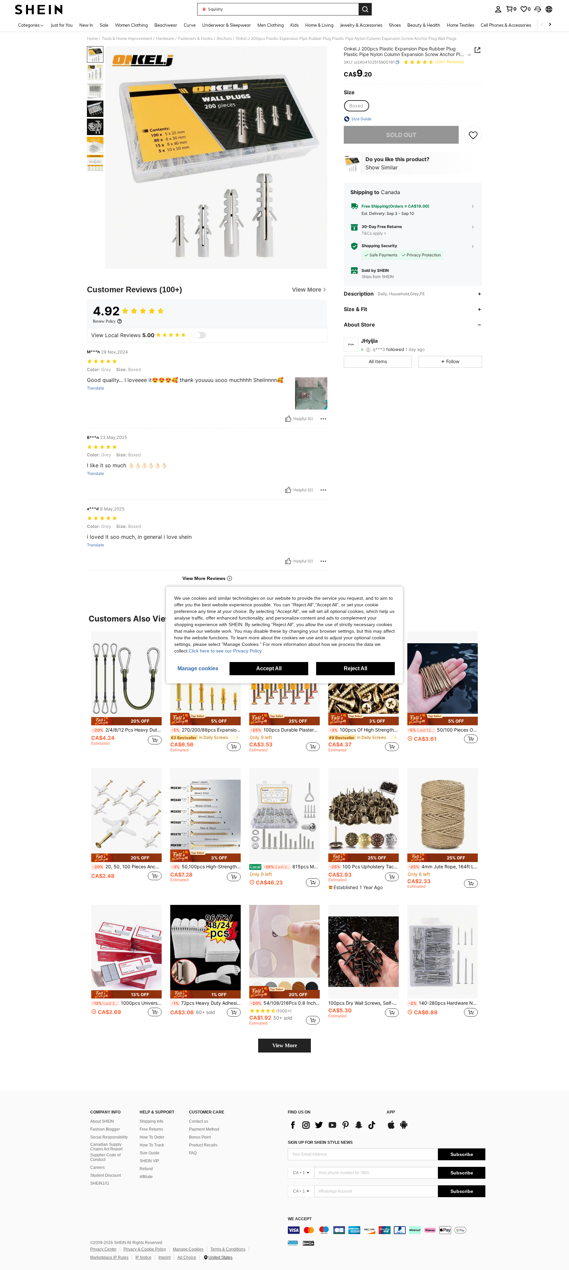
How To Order (152, 1137)
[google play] (403, 1128)
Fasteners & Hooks (195, 38)
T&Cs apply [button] (372, 233)
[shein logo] (39, 9)
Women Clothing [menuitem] (131, 25)
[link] (511, 9)
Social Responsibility (109, 1137)
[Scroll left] (542, 24)
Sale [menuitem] (104, 25)
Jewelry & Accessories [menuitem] (361, 25)
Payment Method (204, 1129)
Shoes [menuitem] (395, 25)
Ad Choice (186, 1257)
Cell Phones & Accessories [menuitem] (506, 25)
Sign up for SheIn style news (320, 1142)
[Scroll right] (550, 24)
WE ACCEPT (300, 1219)
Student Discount (105, 1175)
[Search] (365, 9)
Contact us (198, 1121)
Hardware (165, 38)
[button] (538, 9)
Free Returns (151, 1129)
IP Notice (143, 1257)
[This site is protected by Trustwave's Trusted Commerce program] (293, 1243)
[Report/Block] (323, 419)
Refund (146, 1169)
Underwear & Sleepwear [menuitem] (226, 25)
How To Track (152, 1145)
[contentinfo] (386, 1230)
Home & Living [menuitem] (319, 25)
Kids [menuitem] (294, 25)
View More (284, 1045)
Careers (97, 1167)
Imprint (164, 1257)
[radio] (356, 105)
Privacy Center (103, 1249)
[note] (126, 721)
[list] (334, 1125)
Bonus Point (200, 1137)
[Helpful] (288, 419)
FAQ (193, 1153)
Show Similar (382, 167)
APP (391, 1112)
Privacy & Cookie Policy (144, 1249)
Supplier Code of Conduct (105, 1157)
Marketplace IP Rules (109, 1257)
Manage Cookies (188, 1249)
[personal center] (498, 9)
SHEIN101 (99, 1183)
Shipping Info (151, 1121)
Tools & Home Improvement (127, 38)
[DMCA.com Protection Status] (308, 1243)
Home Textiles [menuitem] (460, 25)
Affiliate (146, 1176)
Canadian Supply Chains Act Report (106, 1146)
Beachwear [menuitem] (165, 25)
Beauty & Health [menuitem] (423, 25)
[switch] (200, 335)
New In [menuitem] (86, 25)
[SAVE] (473, 135)
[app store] (391, 1128)
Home (92, 38)
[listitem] (126, 694)
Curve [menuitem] (190, 25)
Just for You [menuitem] (62, 25)
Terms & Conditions (227, 1249)
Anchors (224, 38)
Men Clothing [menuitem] (270, 25)
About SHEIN (102, 1121)
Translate (95, 388)
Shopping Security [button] (379, 246)
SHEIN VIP (149, 1161)
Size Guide (149, 1153)
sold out (401, 134)
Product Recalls (203, 1145)
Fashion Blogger (105, 1129)
